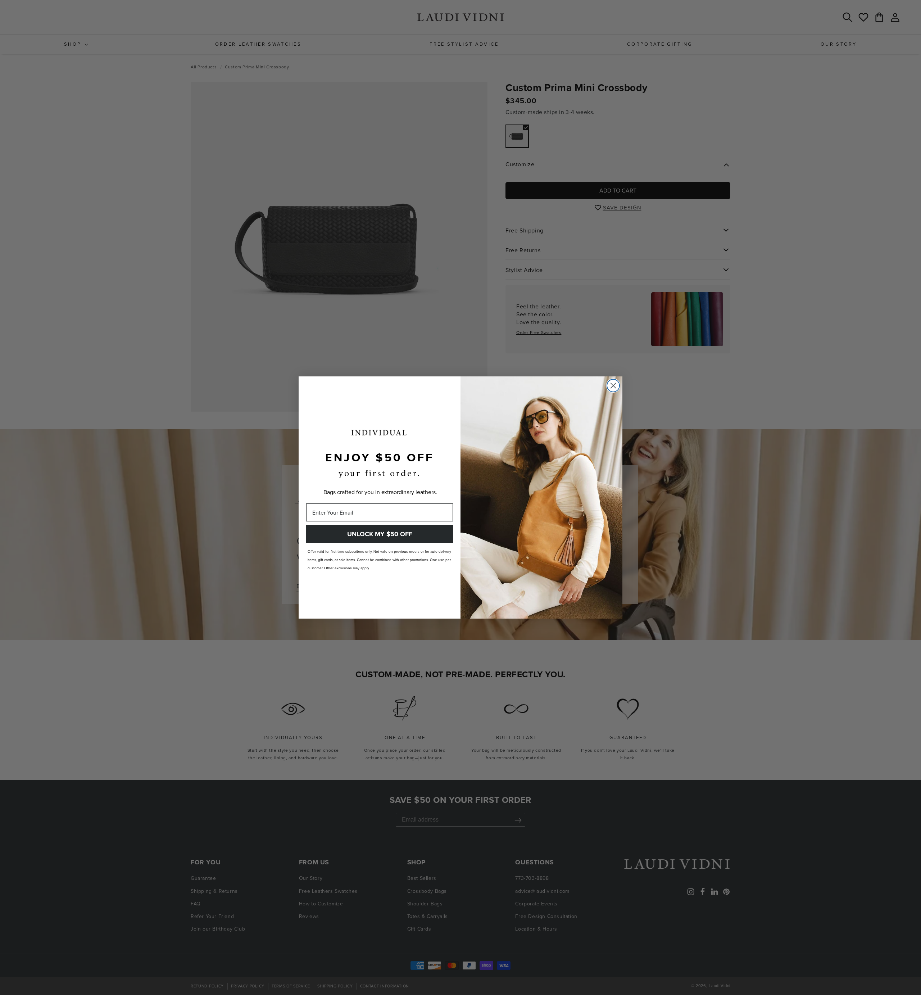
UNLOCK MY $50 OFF (379, 534)
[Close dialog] (613, 385)
